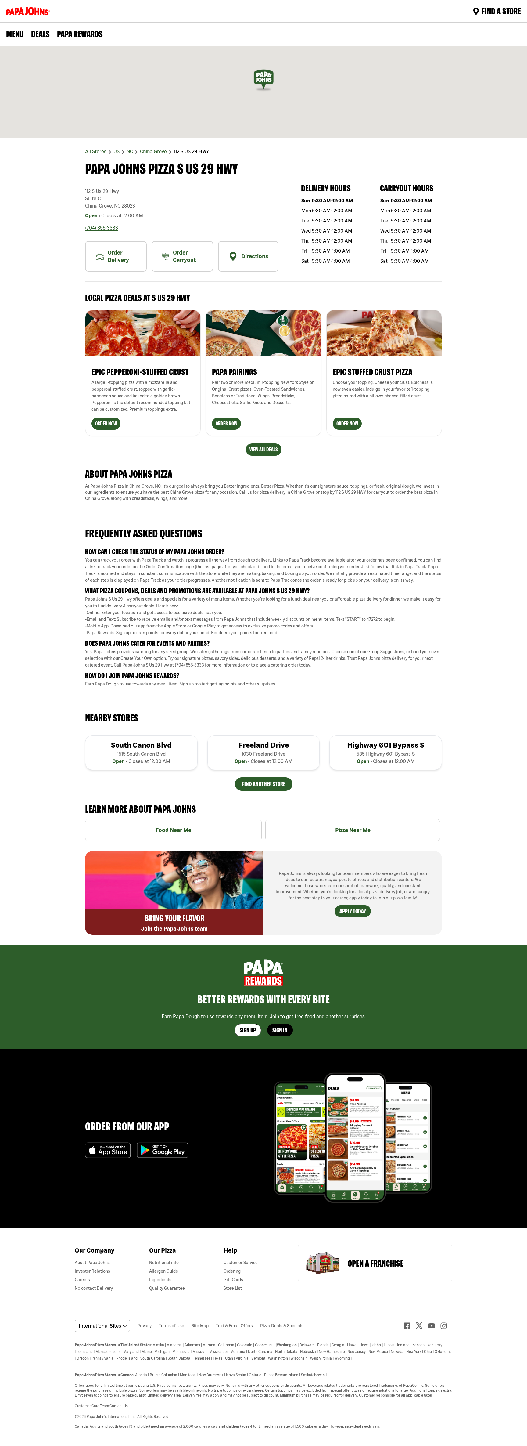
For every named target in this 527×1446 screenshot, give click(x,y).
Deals (40, 34)
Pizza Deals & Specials (281, 1325)
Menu (15, 34)
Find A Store (501, 11)
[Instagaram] (446, 1325)
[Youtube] (434, 1325)
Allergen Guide (163, 1271)
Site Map (200, 1325)
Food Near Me (173, 830)
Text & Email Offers (234, 1325)
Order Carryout (184, 256)
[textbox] (263, 570)
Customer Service (241, 1262)
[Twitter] (422, 1325)
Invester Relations (92, 1271)
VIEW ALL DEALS (263, 449)
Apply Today (352, 911)
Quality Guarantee (167, 1288)
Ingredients (160, 1279)
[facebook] (409, 1325)
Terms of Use (171, 1325)
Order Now (106, 423)
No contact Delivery (94, 1288)
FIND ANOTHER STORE (263, 783)
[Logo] (29, 11)
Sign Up (248, 1030)
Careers (82, 1279)
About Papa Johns (92, 1262)
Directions (254, 256)
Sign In (280, 1030)
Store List (233, 1288)
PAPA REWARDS (80, 34)
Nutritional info (164, 1262)
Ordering (232, 1271)
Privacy (144, 1325)
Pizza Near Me (353, 830)
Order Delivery (118, 256)
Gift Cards (233, 1279)
